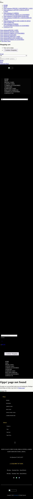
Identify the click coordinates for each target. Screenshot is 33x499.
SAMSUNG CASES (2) (12, 290)
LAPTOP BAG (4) (10, 238)
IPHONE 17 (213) (10, 218)
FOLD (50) (8, 315)
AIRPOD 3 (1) (9, 150)
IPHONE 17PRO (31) (11, 224)
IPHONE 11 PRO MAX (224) (14, 168)
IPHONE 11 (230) (10, 165)
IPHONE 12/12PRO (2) (12, 271)
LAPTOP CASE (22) (10, 243)
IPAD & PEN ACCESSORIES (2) (14, 158)
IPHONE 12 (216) (10, 171)
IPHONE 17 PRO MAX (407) (14, 215)
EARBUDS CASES (14, 36)
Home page (21, 388)
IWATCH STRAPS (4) (11, 332)
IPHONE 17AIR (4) (11, 284)
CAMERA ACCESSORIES (21, 14)
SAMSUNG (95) (9, 306)
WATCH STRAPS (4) (10, 331)
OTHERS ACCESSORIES (21, 25)
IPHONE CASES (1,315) (12, 268)
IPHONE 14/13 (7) (10, 193)
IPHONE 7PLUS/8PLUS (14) (13, 227)
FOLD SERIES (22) (10, 310)
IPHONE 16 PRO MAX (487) (14, 210)
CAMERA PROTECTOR (10, 415)
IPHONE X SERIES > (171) (13, 229)
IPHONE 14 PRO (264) (12, 190)
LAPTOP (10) (8, 237)
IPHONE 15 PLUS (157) (12, 199)
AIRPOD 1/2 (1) (10, 149)
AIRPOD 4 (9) (9, 111)
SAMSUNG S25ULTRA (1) (13, 293)
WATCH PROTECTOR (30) (12, 327)
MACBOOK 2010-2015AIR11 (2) (15, 246)
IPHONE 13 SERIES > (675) (13, 177)
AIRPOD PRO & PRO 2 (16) (13, 114)
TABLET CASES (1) (10, 320)
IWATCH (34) (8, 235)
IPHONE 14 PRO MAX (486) (14, 191)
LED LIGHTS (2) (9, 255)
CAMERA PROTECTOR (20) (14, 260)
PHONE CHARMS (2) (11, 296)
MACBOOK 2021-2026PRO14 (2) (15, 251)
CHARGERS (25, 16)
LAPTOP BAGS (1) (10, 119)
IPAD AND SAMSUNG (16, 38)
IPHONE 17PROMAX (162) (13, 287)
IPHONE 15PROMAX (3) (13, 277)
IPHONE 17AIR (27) (11, 223)
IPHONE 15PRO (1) (11, 276)
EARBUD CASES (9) (11, 146)
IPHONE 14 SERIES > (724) (13, 185)
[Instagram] (13, 477)
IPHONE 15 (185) (10, 197)
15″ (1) (7, 121)
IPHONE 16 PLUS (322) (12, 207)
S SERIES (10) (9, 317)
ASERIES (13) (9, 307)
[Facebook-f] (19, 477)
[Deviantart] (16, 477)
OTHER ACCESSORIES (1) (12, 262)
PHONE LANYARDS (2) (12, 299)
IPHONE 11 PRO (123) (12, 166)
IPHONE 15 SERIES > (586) (13, 196)
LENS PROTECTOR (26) (12, 257)
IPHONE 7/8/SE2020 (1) (12, 226)
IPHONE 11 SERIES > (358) (13, 163)
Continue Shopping (11, 50)
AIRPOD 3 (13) (9, 110)
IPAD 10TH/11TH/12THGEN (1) (15, 323)
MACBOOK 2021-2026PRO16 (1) (15, 252)
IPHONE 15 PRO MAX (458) (14, 202)
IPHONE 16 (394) (10, 205)
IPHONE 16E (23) (11, 212)
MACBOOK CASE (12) (12, 244)
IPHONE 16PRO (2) (11, 280)
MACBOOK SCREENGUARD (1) (15, 241)
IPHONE (7, 400)
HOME (6, 5)
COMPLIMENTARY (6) (11, 125)
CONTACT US (8, 27)
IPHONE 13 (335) (10, 179)
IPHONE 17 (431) (10, 213)
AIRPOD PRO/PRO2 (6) (12, 152)
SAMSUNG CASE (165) (11, 313)
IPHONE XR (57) (10, 232)
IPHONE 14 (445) (10, 186)
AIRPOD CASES (9, 406)
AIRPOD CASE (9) (10, 147)
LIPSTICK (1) (9, 263)
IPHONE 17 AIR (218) (12, 219)
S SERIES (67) (9, 312)
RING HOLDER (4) (11, 304)
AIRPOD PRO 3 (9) (10, 116)
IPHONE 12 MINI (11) (12, 172)
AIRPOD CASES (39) (11, 107)
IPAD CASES (8, 409)
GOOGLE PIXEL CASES (10, 412)
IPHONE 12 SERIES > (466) (13, 169)
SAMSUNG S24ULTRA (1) (13, 291)
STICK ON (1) (9, 265)
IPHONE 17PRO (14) (11, 285)
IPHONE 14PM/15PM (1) (13, 273)
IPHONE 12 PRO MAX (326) (14, 176)
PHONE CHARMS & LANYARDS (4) (16, 295)
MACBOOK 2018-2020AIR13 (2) (15, 249)
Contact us (8, 426)
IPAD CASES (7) (10, 160)
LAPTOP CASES (14, 31)
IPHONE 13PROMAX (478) (13, 183)
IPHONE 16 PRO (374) (12, 208)
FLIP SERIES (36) (10, 309)
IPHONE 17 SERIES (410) (12, 216)
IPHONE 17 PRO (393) (12, 221)
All (5, 105)
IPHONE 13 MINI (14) (12, 180)
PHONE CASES (28, 8)
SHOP (5, 7)
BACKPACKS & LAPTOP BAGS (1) (15, 118)
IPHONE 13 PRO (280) (12, 182)
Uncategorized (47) (10, 326)
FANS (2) (7, 144)
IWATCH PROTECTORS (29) (13, 329)
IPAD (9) (7, 157)
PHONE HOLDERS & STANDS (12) (15, 302)
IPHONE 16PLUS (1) (11, 279)
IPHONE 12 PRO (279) (12, 174)
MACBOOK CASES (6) (12, 240)
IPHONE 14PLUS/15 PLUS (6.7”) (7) (16, 194)
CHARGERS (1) (9, 122)
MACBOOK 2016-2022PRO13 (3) (15, 248)
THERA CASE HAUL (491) (12, 324)
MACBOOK (8, 403)
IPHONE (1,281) (9, 161)
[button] (1, 54)
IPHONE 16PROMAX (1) (13, 282)
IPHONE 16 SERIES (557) (12, 204)
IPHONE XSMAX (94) (12, 233)
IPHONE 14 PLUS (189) (12, 188)
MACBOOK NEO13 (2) (12, 254)
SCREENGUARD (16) (11, 318)
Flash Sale (8, 432)
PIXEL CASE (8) (10, 288)
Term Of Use (9, 435)
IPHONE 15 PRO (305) (12, 201)
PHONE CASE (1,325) (11, 266)
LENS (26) (8, 259)
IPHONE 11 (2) (10, 270)
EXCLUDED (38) (9, 155)
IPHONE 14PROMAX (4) (13, 274)
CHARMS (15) (9, 124)
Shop (7, 429)
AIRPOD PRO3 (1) (11, 154)
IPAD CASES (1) (10, 321)
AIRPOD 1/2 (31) (10, 108)
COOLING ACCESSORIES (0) (13, 143)
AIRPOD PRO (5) (10, 113)
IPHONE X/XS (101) (11, 230)
